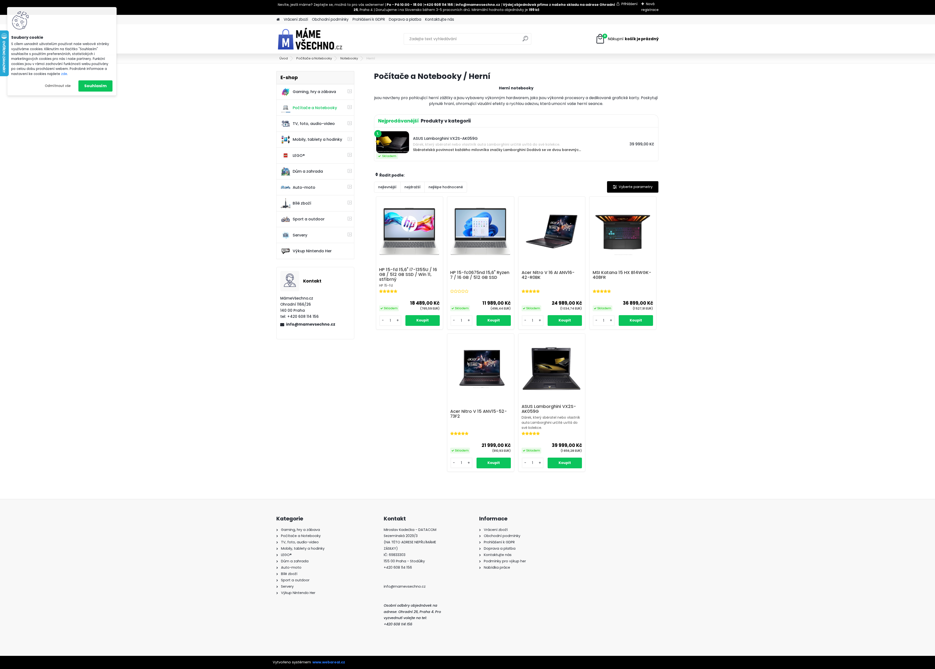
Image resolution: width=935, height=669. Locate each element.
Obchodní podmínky (330, 19)
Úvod (284, 58)
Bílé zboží (302, 203)
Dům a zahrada (308, 171)
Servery (300, 235)
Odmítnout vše (58, 86)
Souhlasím (95, 86)
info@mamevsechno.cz (310, 324)
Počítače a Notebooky (314, 58)
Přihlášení (629, 3)
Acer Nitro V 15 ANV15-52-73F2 (478, 414)
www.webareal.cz (328, 662)
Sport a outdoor (309, 219)
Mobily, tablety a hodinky (317, 139)
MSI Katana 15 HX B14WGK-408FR (622, 275)
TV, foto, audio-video (314, 123)
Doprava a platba (405, 19)
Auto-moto (304, 187)
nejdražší (412, 187)
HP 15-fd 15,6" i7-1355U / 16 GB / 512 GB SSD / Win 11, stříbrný (408, 274)
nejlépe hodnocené (446, 187)
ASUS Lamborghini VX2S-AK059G (549, 409)
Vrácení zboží (296, 19)
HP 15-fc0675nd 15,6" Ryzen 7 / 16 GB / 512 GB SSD (479, 275)
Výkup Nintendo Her (312, 251)
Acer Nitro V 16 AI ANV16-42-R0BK (548, 275)
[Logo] (309, 39)
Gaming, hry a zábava (314, 91)
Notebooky (349, 58)
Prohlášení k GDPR (369, 19)
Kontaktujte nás (439, 19)
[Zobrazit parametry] (632, 187)
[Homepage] (278, 19)
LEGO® (299, 155)
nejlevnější (387, 187)
